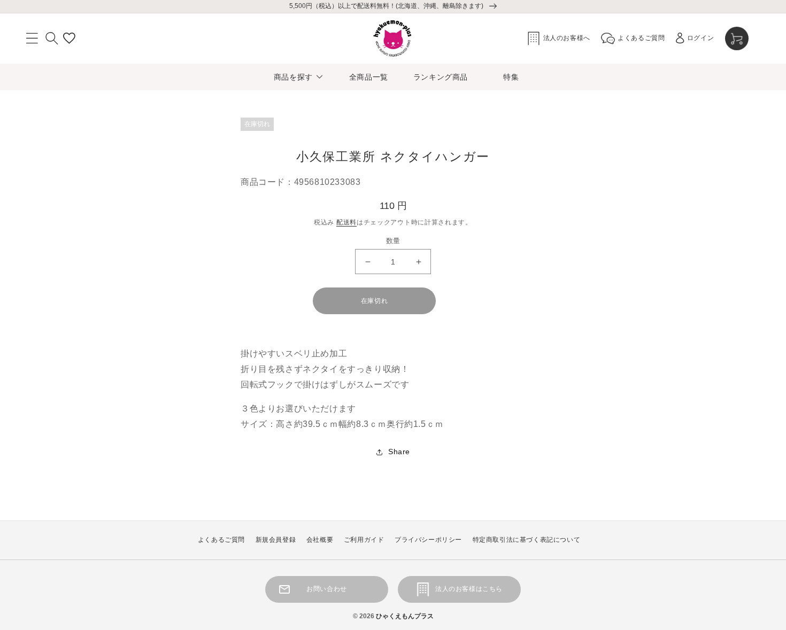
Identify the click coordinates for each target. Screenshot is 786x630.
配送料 (346, 222)
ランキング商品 (440, 77)
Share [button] (399, 451)
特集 (511, 77)
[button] (32, 38)
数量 (393, 241)
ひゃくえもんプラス (405, 616)
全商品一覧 (368, 77)
